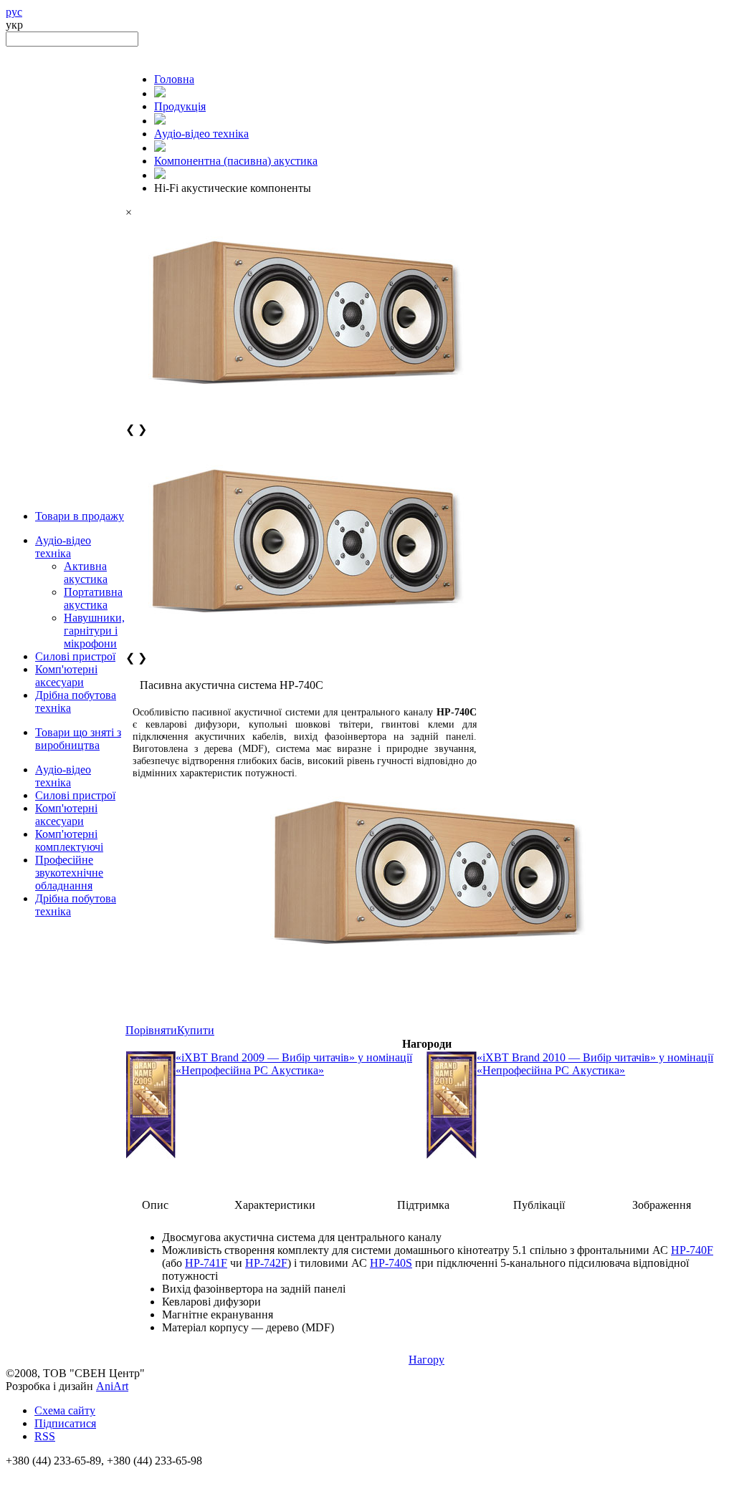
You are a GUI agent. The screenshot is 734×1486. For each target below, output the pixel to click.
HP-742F (266, 1263)
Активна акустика (86, 572)
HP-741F (206, 1263)
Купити (195, 1030)
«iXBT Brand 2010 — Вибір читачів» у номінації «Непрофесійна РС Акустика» (595, 1063)
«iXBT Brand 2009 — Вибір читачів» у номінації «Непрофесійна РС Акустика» (294, 1063)
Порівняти (151, 1030)
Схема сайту (64, 1410)
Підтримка (423, 1205)
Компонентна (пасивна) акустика (236, 161)
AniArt (112, 1386)
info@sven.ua (37, 1473)
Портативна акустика (93, 598)
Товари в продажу (79, 516)
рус (14, 12)
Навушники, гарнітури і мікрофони (94, 631)
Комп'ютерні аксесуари (66, 675)
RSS (44, 1436)
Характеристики (274, 1205)
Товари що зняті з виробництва (78, 738)
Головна (174, 79)
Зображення (661, 1205)
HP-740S (391, 1263)
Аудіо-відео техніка (63, 546)
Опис (155, 1205)
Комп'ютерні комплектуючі (69, 840)
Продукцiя (180, 106)
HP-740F (692, 1250)
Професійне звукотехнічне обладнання (69, 873)
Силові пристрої (75, 656)
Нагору (426, 1360)
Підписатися (65, 1423)
